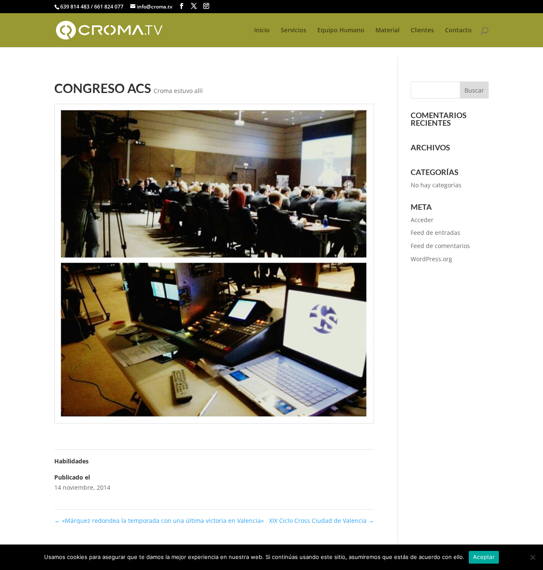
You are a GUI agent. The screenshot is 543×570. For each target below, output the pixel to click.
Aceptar (484, 556)
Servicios (293, 30)
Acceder (422, 220)
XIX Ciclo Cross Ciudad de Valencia (321, 520)
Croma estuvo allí (178, 91)
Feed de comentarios (440, 246)
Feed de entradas (435, 233)
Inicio (262, 30)
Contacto (458, 30)
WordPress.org (431, 259)
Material (387, 30)
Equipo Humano (340, 30)
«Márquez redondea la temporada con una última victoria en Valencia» (159, 520)
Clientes (422, 30)
